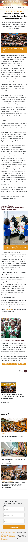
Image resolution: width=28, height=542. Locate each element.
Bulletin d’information (17, 7)
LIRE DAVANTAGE (5, 402)
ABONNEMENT (14, 527)
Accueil (5, 7)
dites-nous (9, 309)
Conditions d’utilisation (21, 536)
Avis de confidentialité (21, 532)
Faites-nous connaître (18, 307)
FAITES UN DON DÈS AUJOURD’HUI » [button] (14, 364)
